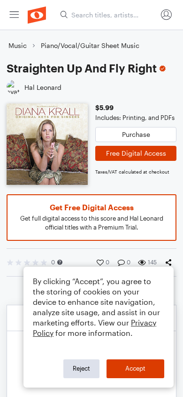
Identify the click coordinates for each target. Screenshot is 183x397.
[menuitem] (14, 15)
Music (17, 45)
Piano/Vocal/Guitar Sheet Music (90, 45)
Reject (81, 368)
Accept (135, 368)
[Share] (170, 262)
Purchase (136, 134)
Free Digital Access (136, 153)
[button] (60, 262)
